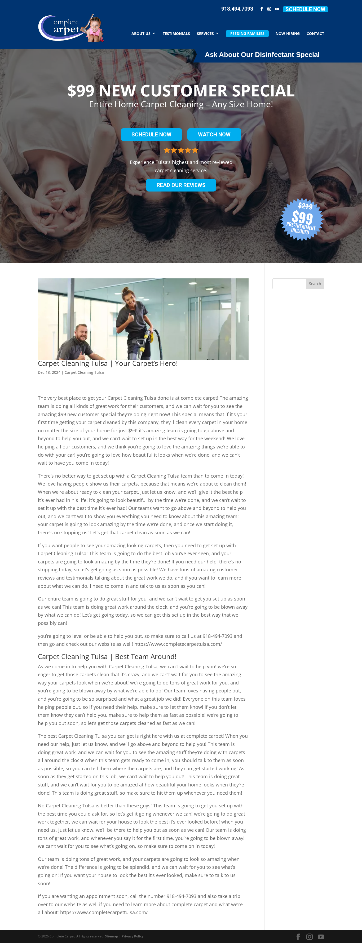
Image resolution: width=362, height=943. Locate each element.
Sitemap (111, 936)
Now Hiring (288, 33)
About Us (141, 33)
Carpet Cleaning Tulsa (84, 372)
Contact (315, 33)
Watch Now (214, 134)
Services (205, 33)
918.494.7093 (237, 8)
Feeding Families (247, 33)
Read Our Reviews (181, 185)
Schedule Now (305, 9)
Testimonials (176, 33)
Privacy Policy (133, 936)
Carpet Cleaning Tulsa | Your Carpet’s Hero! (108, 363)
